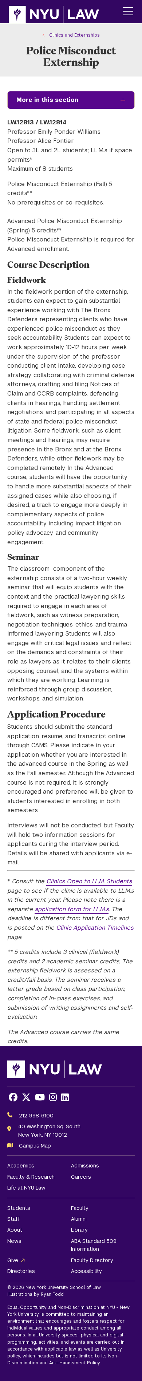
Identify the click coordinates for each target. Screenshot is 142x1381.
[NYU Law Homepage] (54, 11)
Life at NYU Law (26, 1187)
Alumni (79, 1219)
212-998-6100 (36, 1115)
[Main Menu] (128, 11)
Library (79, 1230)
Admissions (85, 1165)
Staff (13, 1219)
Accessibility (86, 1271)
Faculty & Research (31, 1177)
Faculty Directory (92, 1260)
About (14, 1230)
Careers (81, 1177)
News (14, 1241)
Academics (20, 1165)
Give (12, 1260)
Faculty (79, 1208)
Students (18, 1208)
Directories (21, 1271)
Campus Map (35, 1145)
